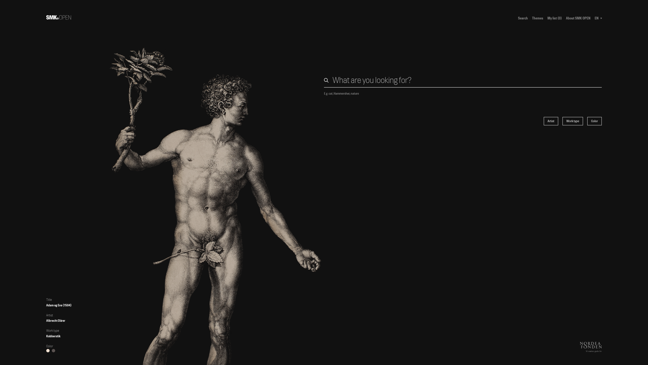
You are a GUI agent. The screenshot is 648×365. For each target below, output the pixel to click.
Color (594, 121)
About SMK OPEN (578, 18)
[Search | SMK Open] (58, 18)
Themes (537, 18)
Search (523, 18)
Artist (551, 121)
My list (554, 18)
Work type (572, 121)
